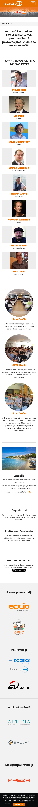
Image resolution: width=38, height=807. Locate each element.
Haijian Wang (19, 193)
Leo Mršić (19, 115)
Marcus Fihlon (19, 245)
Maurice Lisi (19, 90)
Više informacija (27, 800)
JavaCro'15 (19, 365)
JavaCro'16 (19, 319)
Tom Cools (19, 271)
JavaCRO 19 (13, 3)
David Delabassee (19, 141)
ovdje (29, 492)
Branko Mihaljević (19, 167)
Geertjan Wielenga (19, 219)
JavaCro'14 (19, 413)
